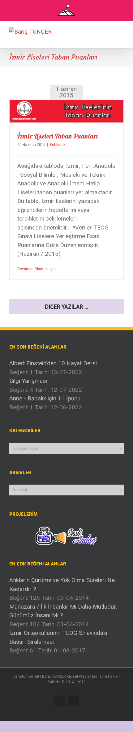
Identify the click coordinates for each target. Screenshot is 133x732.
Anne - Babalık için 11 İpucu (44, 398)
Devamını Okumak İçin (36, 269)
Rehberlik (57, 145)
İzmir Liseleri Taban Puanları (57, 136)
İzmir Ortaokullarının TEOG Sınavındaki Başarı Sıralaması (58, 637)
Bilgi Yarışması (28, 380)
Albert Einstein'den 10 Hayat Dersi (53, 363)
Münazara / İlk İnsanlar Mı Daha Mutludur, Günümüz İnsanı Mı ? (63, 611)
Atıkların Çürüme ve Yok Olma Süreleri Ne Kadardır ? (62, 585)
